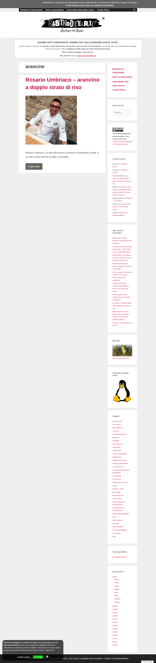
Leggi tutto (34, 166)
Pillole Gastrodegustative (120, 514)
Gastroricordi (116, 450)
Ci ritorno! (115, 431)
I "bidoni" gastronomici (119, 454)
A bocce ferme (117, 421)
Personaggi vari (117, 495)
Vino (114, 536)
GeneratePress (122, 658)
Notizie (114, 486)
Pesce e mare (117, 499)
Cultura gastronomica (119, 434)
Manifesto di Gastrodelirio (31, 10)
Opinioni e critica (118, 489)
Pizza (114, 517)
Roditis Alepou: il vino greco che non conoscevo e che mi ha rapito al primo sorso (121, 257)
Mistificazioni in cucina (119, 482)
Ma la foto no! (116, 479)
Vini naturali (116, 533)
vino (124, 2)
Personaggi (116, 492)
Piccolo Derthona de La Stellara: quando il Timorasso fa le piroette (122, 266)
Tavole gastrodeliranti (119, 530)
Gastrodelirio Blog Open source (80, 10)
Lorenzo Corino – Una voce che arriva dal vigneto (122, 206)
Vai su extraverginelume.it (121, 358)
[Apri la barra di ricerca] (134, 10)
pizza (134, 2)
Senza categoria (117, 527)
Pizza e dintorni (117, 520)
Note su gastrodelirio (55, 10)
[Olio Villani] (122, 356)
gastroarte (115, 437)
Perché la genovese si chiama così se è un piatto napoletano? (121, 297)
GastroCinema (117, 444)
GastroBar (115, 441)
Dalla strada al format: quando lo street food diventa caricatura (122, 240)
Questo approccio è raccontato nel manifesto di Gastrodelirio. (90, 5)
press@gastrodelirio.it (87, 56)
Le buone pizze (117, 467)
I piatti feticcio (116, 457)
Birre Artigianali (117, 428)
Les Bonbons (116, 476)
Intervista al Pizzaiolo (119, 460)
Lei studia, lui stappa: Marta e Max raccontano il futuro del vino (122, 305)
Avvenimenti (116, 424)
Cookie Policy (103, 10)
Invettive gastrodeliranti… (120, 463)
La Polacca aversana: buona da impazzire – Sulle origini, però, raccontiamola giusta (122, 249)
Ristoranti (115, 523)
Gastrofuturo (116, 447)
